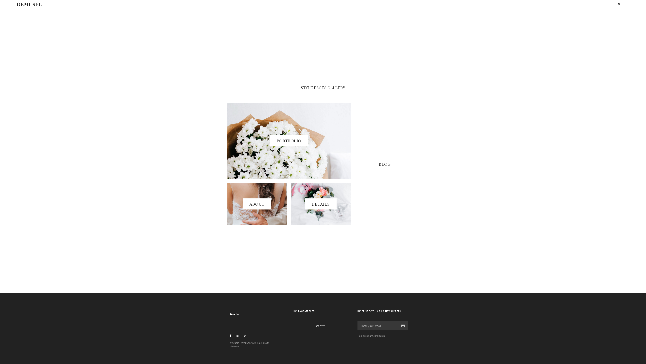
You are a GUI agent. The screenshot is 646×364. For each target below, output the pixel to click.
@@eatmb (320, 325)
